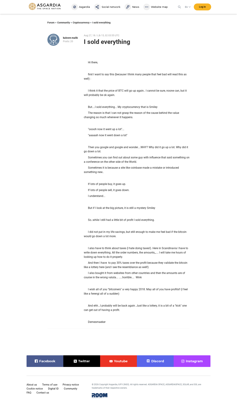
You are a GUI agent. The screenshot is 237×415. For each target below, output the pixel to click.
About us (32, 384)
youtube (121, 361)
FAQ (29, 392)
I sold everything (101, 22)
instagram (194, 361)
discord (157, 361)
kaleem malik (70, 37)
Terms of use (49, 384)
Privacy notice (71, 384)
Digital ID (53, 388)
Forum (50, 22)
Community (63, 22)
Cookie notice (35, 388)
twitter (84, 361)
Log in (202, 6)
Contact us (42, 392)
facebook (47, 361)
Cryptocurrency (81, 22)
